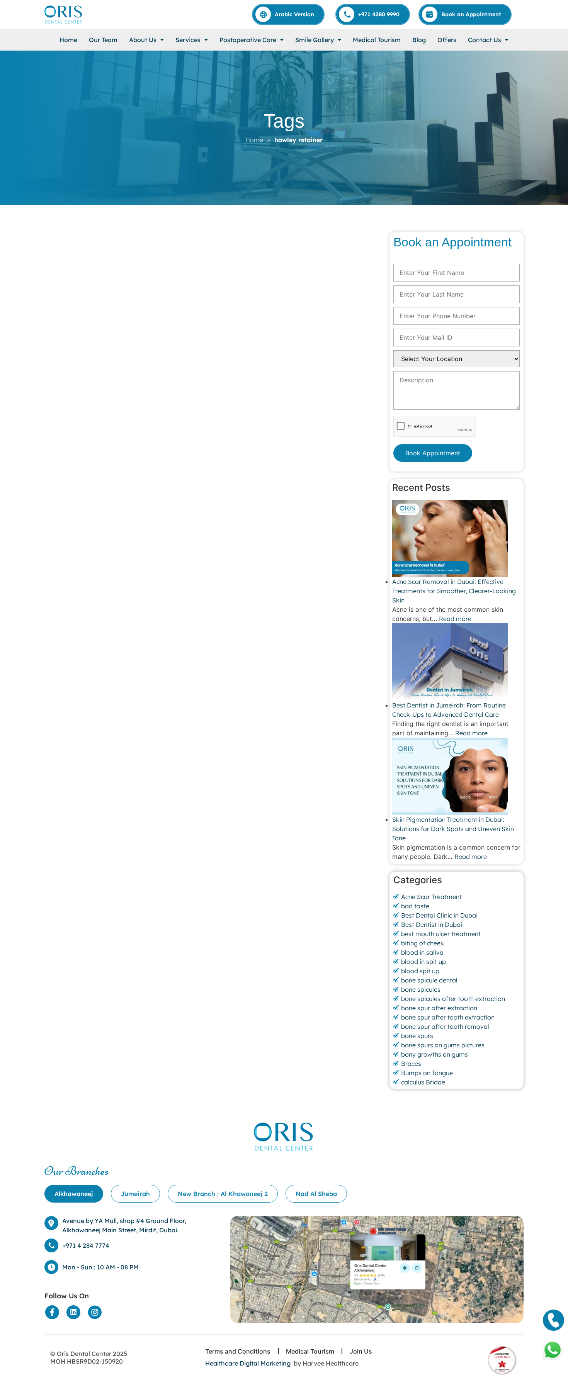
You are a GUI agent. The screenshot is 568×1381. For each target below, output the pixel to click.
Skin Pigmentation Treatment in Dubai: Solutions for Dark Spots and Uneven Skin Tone (453, 829)
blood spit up (420, 971)
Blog (419, 40)
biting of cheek (422, 943)
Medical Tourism (377, 40)
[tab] (73, 1194)
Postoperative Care (247, 40)
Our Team (103, 40)
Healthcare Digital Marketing (248, 1363)
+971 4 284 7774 (85, 1245)
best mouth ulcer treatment (441, 934)
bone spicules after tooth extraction (453, 999)
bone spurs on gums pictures (443, 1045)
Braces (411, 1063)
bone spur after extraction (439, 1008)
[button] (146, 40)
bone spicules (420, 989)
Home (68, 40)
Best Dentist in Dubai (431, 924)
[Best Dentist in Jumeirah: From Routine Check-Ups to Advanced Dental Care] (456, 662)
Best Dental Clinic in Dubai (439, 915)
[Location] (377, 1269)
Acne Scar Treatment (431, 897)
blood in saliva (422, 952)
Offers (446, 40)
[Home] (63, 14)
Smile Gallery (314, 40)
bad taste (415, 906)
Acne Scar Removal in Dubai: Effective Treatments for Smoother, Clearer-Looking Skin (454, 591)
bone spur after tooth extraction (448, 1017)
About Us (142, 40)
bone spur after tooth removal (445, 1026)
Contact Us (484, 40)
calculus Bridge (423, 1082)
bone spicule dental (429, 980)
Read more (455, 619)
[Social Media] (52, 1312)
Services (188, 40)
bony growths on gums (434, 1054)
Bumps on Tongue (427, 1073)
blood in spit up (423, 961)
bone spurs (417, 1036)
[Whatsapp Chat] (552, 1350)
